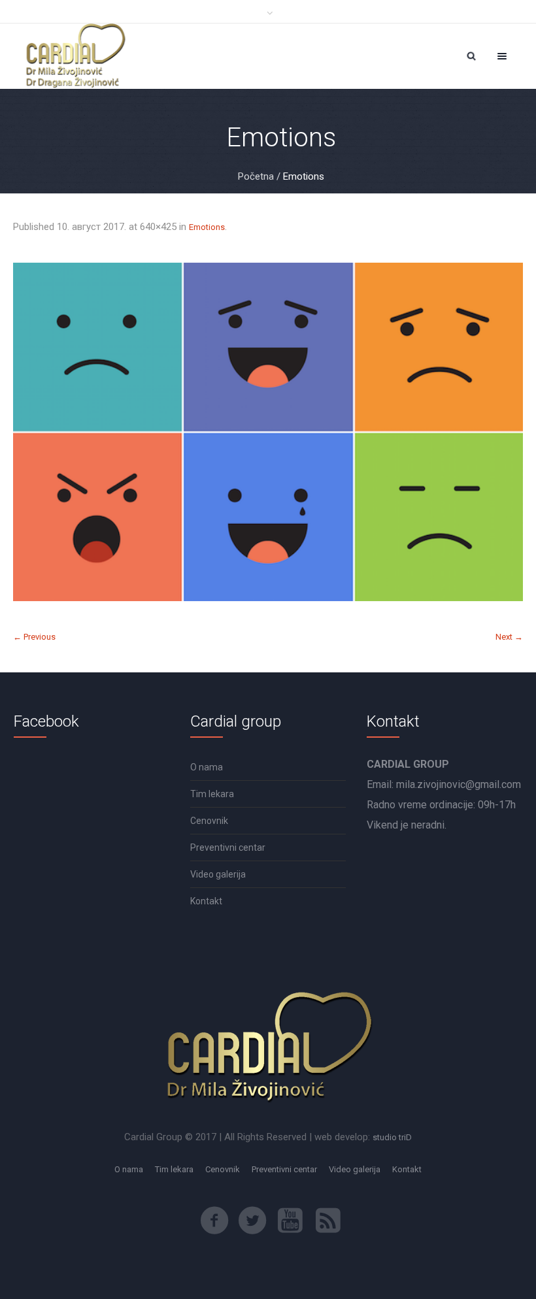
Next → (509, 637)
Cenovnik (209, 820)
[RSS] (328, 1220)
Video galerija (218, 874)
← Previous (34, 637)
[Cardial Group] (75, 56)
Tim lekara (212, 794)
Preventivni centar (227, 847)
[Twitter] (252, 1220)
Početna (256, 176)
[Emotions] (268, 432)
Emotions (207, 227)
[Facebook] (214, 1220)
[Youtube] (290, 1220)
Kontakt (206, 901)
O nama (206, 767)
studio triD (392, 1137)
